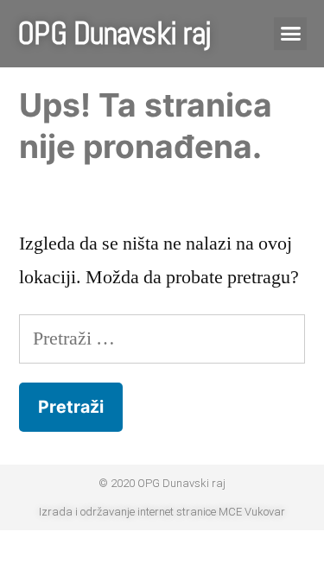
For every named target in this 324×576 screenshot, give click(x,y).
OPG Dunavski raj (114, 33)
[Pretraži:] (162, 338)
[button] (290, 33)
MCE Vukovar (252, 511)
